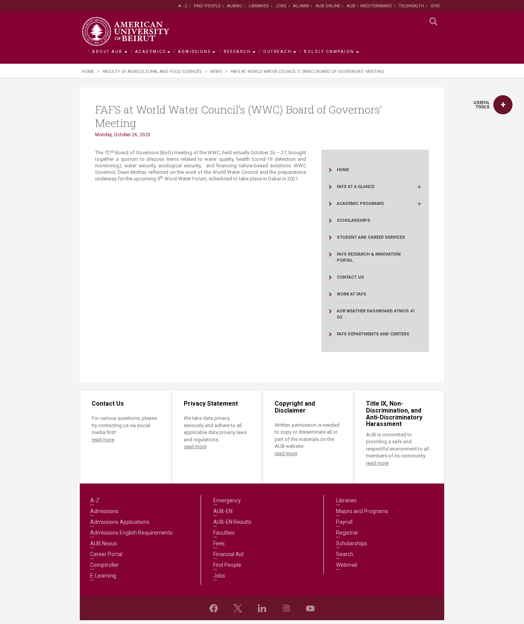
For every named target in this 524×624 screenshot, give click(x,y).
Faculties (224, 533)
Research (237, 52)
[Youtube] (310, 608)
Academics (150, 52)
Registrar (347, 533)
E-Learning (103, 576)
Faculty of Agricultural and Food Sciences (152, 71)
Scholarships (351, 543)
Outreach (277, 52)
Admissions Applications (120, 522)
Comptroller (104, 565)
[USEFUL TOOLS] (502, 104)
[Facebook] (213, 608)
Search (344, 554)
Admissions (194, 52)
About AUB (107, 52)
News (216, 71)
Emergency (227, 500)
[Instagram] (286, 608)
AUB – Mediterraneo (369, 5)
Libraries (259, 5)
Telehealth (411, 5)
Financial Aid (228, 554)
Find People (207, 5)
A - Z (182, 5)
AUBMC (234, 5)
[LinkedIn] (262, 608)
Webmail (346, 565)
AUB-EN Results (232, 522)
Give (435, 5)
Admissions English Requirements (131, 533)
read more (103, 439)
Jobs (281, 5)
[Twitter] (238, 608)
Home (88, 71)
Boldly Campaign (329, 52)
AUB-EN (222, 511)
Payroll (344, 522)
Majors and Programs (362, 511)
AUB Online (328, 5)
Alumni (301, 5)
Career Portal (106, 554)
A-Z (94, 500)
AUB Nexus (103, 543)
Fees (219, 543)
